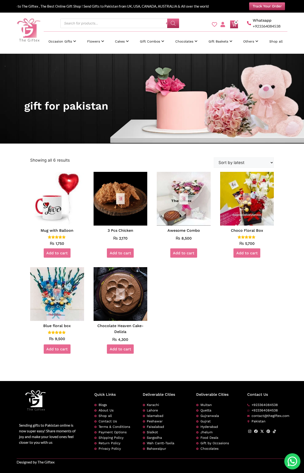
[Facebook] (255, 431)
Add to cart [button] (57, 253)
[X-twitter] (262, 431)
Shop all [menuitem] (276, 41)
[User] (222, 24)
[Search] (173, 23)
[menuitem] (62, 39)
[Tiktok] (274, 431)
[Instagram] (249, 431)
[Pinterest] (268, 431)
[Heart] (214, 24)
